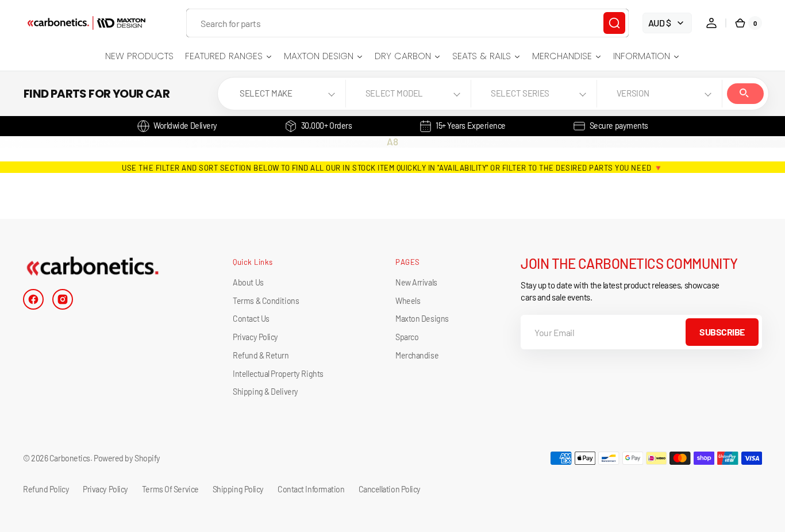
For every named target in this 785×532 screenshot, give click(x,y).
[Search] (614, 23)
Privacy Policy (255, 337)
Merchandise (416, 355)
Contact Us (251, 318)
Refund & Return (260, 355)
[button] (711, 23)
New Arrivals (416, 282)
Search (745, 93)
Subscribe (722, 331)
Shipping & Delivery (265, 391)
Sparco (406, 337)
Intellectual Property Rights (278, 374)
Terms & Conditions (266, 301)
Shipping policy (238, 489)
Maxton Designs (422, 318)
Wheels (407, 301)
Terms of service (170, 489)
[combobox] (407, 23)
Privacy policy (105, 489)
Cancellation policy (390, 489)
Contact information (311, 489)
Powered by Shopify (127, 458)
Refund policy (46, 489)
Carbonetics (69, 458)
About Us (248, 282)
